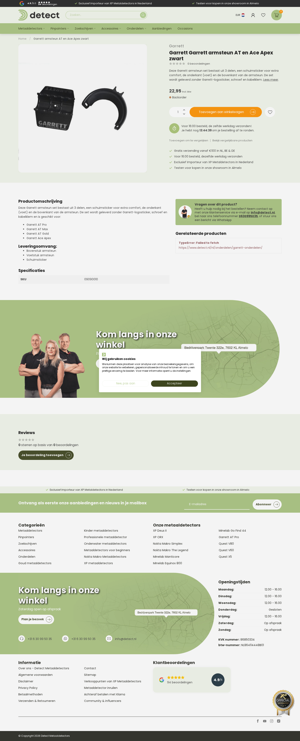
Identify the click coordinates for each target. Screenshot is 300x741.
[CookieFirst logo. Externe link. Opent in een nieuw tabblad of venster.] (104, 354)
